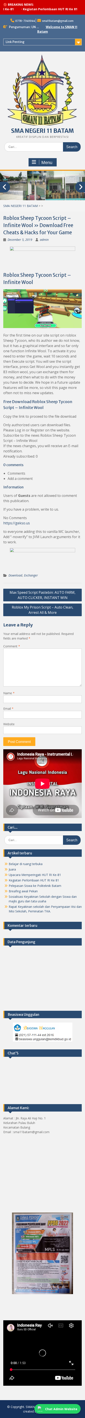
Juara (12, 869)
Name (9, 693)
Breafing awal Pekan (23, 891)
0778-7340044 (25, 20)
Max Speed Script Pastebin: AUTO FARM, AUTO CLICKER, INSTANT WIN (42, 595)
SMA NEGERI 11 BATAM (42, 130)
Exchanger (31, 575)
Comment (11, 646)
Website (9, 724)
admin (44, 239)
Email (8, 708)
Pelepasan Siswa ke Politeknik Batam (35, 885)
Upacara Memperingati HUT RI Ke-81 (35, 874)
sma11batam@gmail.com (57, 20)
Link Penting (15, 42)
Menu (46, 162)
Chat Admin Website (61, 1409)
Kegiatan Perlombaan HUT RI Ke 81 (35, 9)
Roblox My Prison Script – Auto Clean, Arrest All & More (42, 610)
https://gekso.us (16, 522)
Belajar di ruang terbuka (25, 864)
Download (15, 575)
